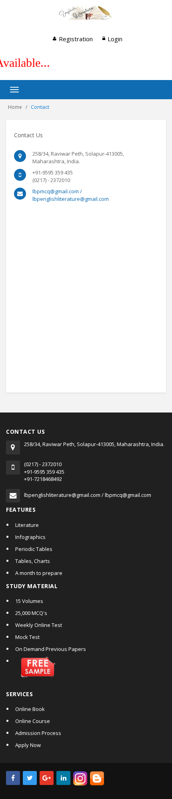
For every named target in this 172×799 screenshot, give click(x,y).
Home (15, 107)
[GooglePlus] (47, 778)
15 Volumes (29, 601)
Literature (27, 525)
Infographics (30, 537)
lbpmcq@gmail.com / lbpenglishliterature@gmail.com (70, 195)
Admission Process (38, 733)
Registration (76, 39)
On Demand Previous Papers (50, 649)
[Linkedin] (63, 778)
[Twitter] (30, 778)
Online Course (32, 721)
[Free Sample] (90, 671)
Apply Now (28, 745)
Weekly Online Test (38, 625)
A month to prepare (38, 573)
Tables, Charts (32, 561)
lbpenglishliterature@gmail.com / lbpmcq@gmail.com (87, 495)
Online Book (30, 709)
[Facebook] (13, 778)
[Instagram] (80, 777)
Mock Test (27, 637)
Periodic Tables (33, 549)
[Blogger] (97, 777)
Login (115, 39)
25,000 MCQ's (31, 613)
